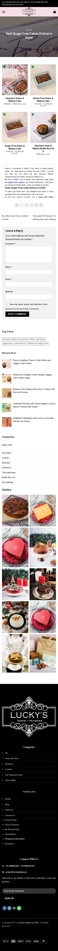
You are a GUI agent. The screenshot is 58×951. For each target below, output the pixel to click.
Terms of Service (12, 825)
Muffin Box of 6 (8, 477)
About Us (9, 810)
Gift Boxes (6, 468)
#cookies (6, 339)
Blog (7, 804)
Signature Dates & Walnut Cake (15, 99)
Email (8, 279)
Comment (10, 244)
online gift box (20, 343)
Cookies (5, 458)
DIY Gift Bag (7, 482)
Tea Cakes (6, 453)
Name (8, 267)
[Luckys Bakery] (29, 11)
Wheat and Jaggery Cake (38, 343)
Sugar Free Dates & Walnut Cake (15, 147)
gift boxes (41, 339)
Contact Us (10, 815)
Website (9, 291)
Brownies (6, 463)
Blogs (29, 30)
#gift (14, 339)
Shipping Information (15, 839)
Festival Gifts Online (26, 339)
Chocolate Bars (9, 472)
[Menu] (3, 12)
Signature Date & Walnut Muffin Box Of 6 (43, 149)
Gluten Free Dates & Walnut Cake (43, 99)
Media (8, 799)
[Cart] (54, 12)
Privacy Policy (11, 820)
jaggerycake (7, 343)
